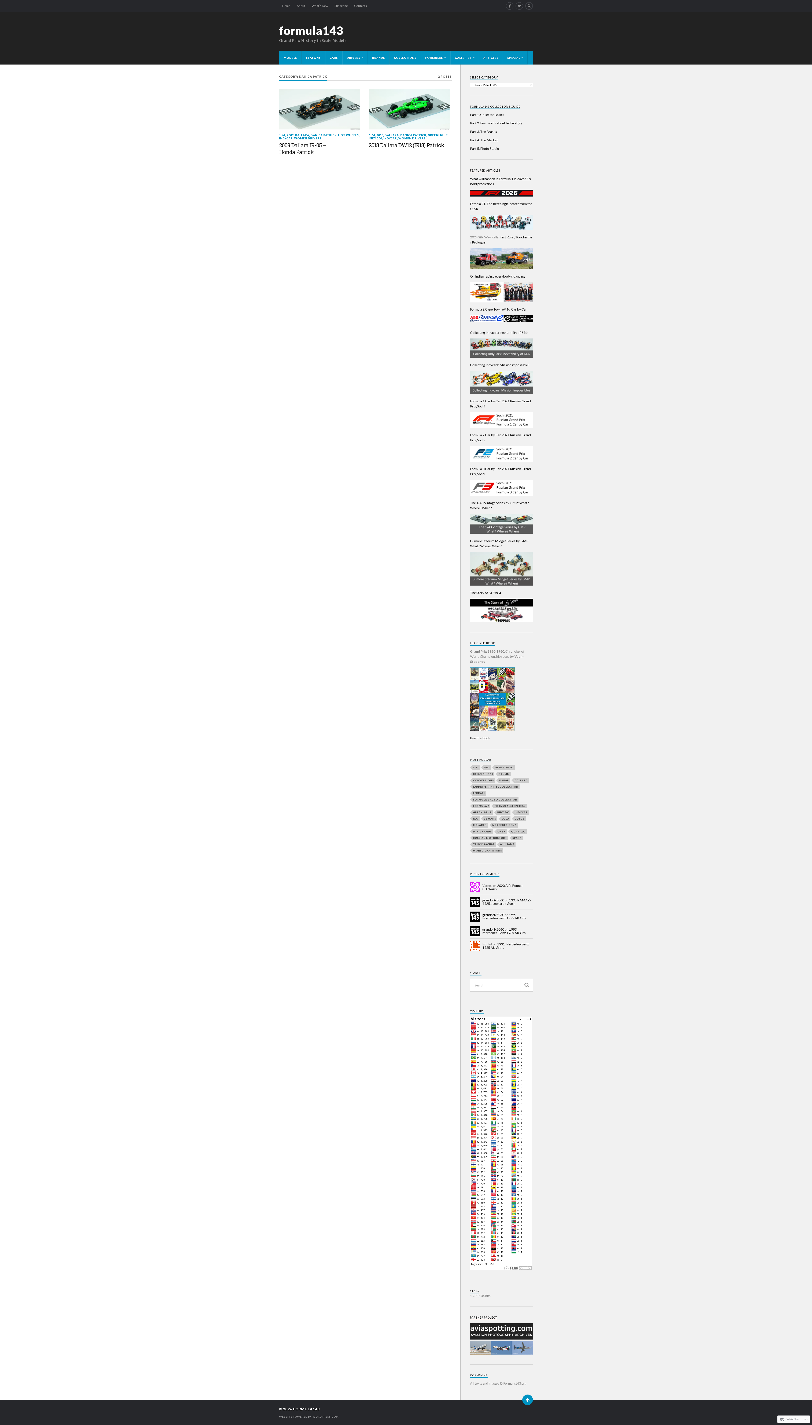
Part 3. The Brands (483, 131)
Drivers (353, 57)
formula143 (311, 30)
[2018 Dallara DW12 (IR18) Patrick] (409, 109)
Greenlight (438, 135)
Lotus (519, 818)
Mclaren (480, 825)
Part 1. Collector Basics (487, 115)
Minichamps (482, 831)
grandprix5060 (493, 900)
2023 (487, 767)
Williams (507, 844)
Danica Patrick (324, 135)
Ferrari (479, 793)
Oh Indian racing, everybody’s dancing (497, 276)
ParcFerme (524, 237)
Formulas (434, 57)
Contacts (360, 6)
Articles (490, 57)
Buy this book (480, 738)
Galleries (463, 57)
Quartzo (518, 831)
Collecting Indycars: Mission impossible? (499, 365)
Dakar (504, 780)
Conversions (483, 780)
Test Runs (507, 237)
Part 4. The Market (484, 140)
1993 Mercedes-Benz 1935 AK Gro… (505, 931)
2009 (290, 135)
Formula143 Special (510, 806)
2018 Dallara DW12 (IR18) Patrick (406, 145)
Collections (405, 57)
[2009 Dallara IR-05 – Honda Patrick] (319, 109)
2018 (379, 135)
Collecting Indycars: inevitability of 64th (499, 332)
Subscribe (341, 6)
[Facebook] (509, 6)
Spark (516, 837)
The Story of (485, 593)
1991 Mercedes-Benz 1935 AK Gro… (505, 916)
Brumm (504, 774)
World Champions (487, 850)
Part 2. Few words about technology (496, 123)
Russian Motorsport (490, 837)
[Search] (529, 6)
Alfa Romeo (504, 767)
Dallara (302, 135)
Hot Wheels (348, 135)
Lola (505, 818)
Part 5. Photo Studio (484, 148)
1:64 (282, 135)
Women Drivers (307, 138)
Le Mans (490, 818)
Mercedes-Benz (504, 825)
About (301, 6)
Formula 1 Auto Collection (495, 799)
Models (290, 57)
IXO (475, 818)
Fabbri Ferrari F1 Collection (495, 786)
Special (513, 57)
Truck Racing (483, 844)
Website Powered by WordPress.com (309, 1416)
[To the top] (527, 1400)
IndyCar (286, 138)
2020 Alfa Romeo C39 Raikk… (502, 887)
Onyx (501, 831)
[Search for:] (501, 985)
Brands (378, 57)
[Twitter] (519, 6)
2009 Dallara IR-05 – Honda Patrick (302, 148)
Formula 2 (481, 806)
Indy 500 (375, 138)
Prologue (478, 242)
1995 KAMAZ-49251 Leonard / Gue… (506, 901)
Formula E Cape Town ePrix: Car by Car (498, 309)
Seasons (313, 57)
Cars (334, 57)
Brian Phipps (483, 774)
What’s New (320, 6)
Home (286, 6)
